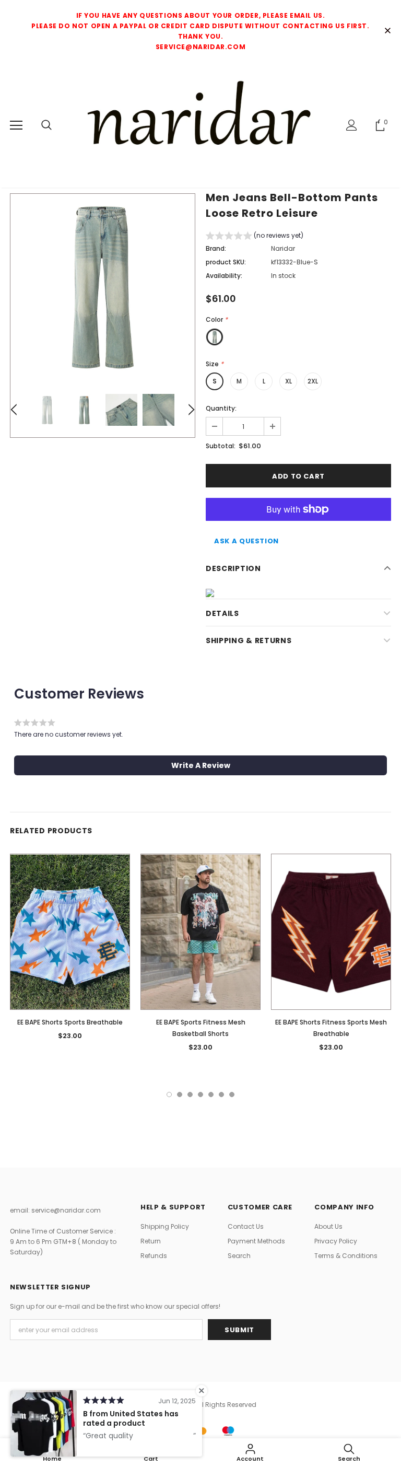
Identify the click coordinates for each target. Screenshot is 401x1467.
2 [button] (179, 1094)
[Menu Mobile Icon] (16, 125)
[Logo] (200, 124)
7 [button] (231, 1094)
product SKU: (226, 262)
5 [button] (211, 1094)
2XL (313, 381)
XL (288, 381)
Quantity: (221, 408)
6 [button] (221, 1094)
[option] (102, 286)
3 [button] (190, 1094)
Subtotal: (220, 445)
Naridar (283, 248)
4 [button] (200, 1094)
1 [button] (169, 1094)
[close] (387, 31)
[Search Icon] (46, 125)
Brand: (216, 248)
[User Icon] (351, 125)
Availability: (224, 275)
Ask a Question (246, 541)
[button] (254, 236)
